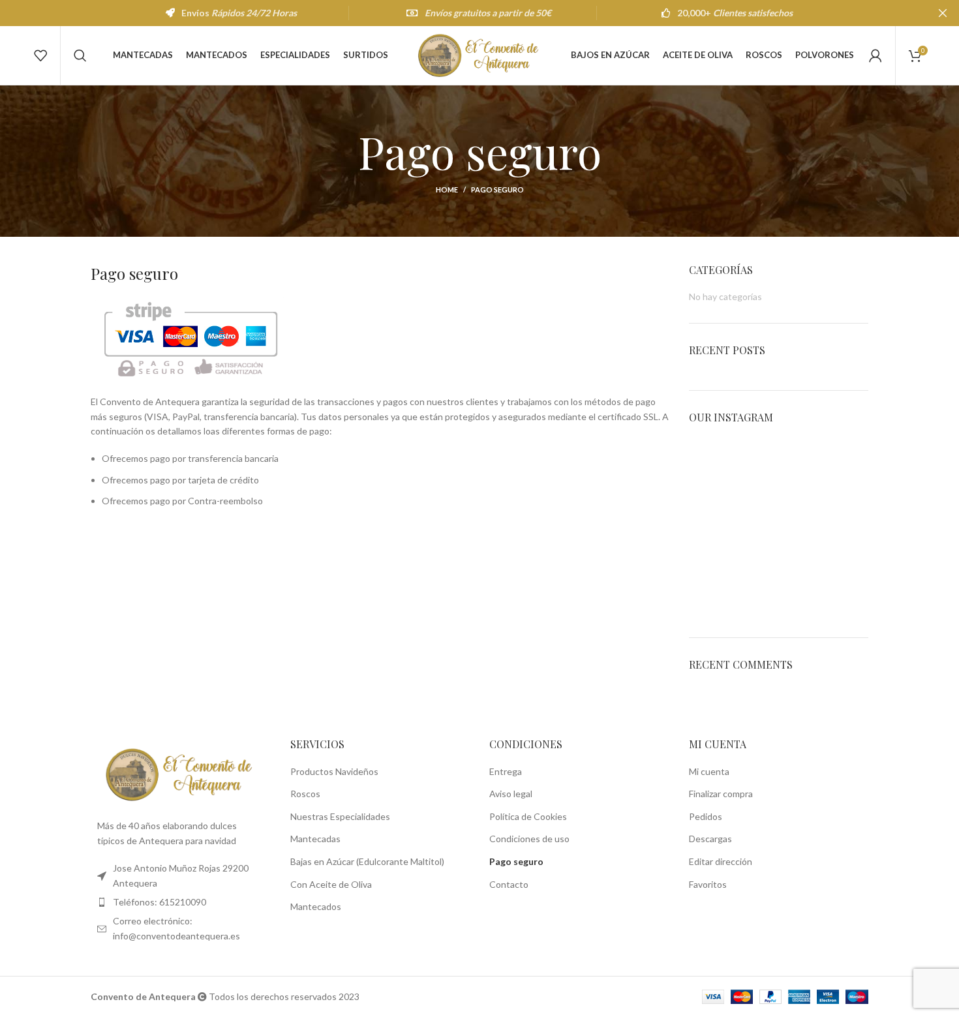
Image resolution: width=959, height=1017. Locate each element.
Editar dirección (720, 861)
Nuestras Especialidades (340, 816)
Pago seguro (516, 861)
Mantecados (315, 906)
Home (447, 189)
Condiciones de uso (529, 838)
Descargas (710, 838)
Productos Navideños (334, 771)
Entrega (505, 771)
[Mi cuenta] (875, 55)
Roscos (305, 793)
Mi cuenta (709, 771)
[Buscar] (80, 55)
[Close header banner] (942, 13)
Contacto (508, 884)
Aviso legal (510, 793)
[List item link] (180, 902)
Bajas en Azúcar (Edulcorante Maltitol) (367, 861)
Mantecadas (315, 838)
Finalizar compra (721, 793)
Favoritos (708, 884)
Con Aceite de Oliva (331, 884)
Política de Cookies (528, 816)
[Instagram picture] (717, 466)
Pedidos (705, 816)
